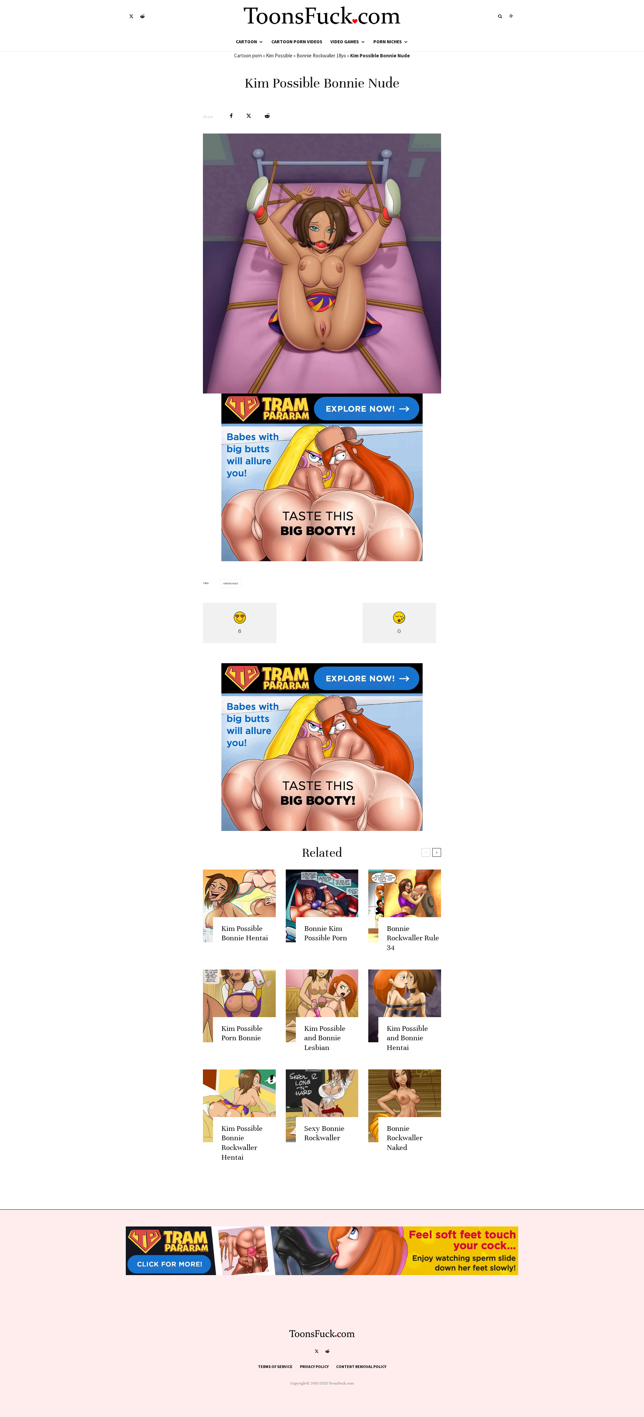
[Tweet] (248, 115)
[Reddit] (142, 16)
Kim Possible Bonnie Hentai (244, 933)
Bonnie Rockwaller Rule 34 (413, 938)
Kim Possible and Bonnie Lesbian (324, 1038)
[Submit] (267, 115)
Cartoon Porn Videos (296, 42)
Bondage (231, 583)
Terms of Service (275, 1366)
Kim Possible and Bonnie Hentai (407, 1038)
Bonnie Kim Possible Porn (325, 933)
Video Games (344, 42)
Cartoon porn (248, 55)
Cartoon (246, 42)
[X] (131, 16)
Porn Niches (387, 42)
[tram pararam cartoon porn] (322, 559)
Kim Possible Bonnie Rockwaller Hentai (242, 1143)
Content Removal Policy (361, 1366)
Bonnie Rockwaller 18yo (321, 55)
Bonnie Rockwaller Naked (405, 1138)
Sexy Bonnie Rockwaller (324, 1133)
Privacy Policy (314, 1366)
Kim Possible (279, 55)
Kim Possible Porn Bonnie (242, 1033)
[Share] (231, 115)
